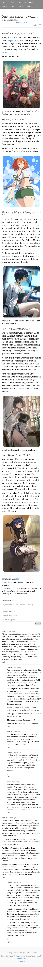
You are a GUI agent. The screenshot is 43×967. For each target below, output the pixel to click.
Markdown (6, 582)
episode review (16, 40)
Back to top (21, 961)
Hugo (11, 956)
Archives (12, 2)
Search (21, 7)
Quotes (13, 7)
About (29, 7)
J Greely (9, 752)
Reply (3, 662)
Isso (17, 579)
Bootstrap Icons (21, 958)
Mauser (4, 818)
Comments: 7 (21, 22)
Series (30, 2)
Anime (36, 25)
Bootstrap (17, 956)
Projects (5, 7)
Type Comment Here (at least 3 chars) (18, 605)
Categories (22, 2)
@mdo (32, 956)
